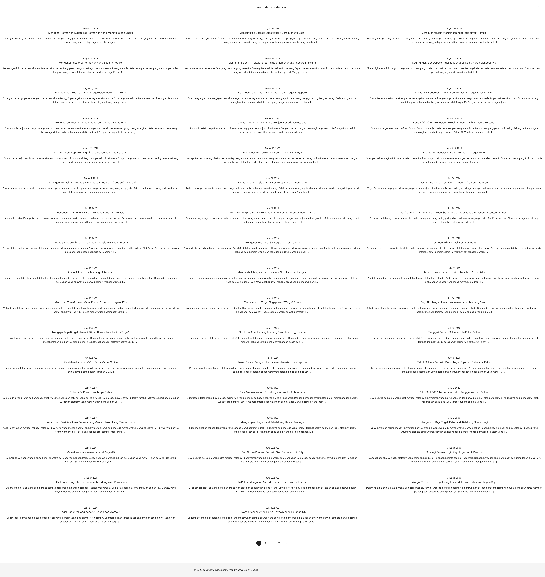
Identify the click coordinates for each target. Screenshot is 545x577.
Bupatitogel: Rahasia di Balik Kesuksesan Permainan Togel (272, 182)
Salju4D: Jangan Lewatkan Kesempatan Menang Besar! (454, 302)
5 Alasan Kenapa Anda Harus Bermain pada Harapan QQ (272, 512)
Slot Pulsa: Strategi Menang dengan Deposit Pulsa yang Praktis (90, 242)
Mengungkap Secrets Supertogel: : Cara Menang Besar (272, 32)
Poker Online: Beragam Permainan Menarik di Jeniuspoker (272, 362)
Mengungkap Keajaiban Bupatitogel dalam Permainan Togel (90, 92)
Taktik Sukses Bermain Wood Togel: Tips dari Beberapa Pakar (454, 362)
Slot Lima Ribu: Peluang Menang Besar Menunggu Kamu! (272, 332)
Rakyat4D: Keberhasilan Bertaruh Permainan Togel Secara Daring (454, 92)
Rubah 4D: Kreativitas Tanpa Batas (91, 392)
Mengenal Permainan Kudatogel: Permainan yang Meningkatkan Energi (90, 32)
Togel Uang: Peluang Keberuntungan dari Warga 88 (90, 512)
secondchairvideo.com (272, 7)
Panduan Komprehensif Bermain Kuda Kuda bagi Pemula (90, 212)
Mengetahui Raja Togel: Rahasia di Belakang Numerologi (454, 422)
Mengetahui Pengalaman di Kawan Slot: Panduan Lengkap (272, 272)
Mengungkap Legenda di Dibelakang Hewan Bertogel (272, 422)
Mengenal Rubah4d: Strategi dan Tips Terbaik (272, 242)
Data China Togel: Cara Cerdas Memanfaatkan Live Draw (454, 182)
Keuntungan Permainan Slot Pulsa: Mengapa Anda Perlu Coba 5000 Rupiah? (90, 182)
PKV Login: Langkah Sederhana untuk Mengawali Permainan (91, 482)
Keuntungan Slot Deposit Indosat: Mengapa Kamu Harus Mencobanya (454, 62)
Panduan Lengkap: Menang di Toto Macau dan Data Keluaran (90, 152)
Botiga (254, 569)
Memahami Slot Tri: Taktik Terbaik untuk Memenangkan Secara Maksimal (272, 62)
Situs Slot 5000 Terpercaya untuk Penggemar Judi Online (454, 392)
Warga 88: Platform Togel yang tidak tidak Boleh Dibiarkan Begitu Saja (454, 482)
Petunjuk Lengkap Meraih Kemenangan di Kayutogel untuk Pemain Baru (272, 212)
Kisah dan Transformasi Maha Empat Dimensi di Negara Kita (90, 302)
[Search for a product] (537, 7)
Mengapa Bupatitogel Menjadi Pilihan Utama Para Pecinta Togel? (90, 332)
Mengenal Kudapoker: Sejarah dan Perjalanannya (272, 152)
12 (279, 543)
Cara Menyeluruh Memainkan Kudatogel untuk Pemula (454, 32)
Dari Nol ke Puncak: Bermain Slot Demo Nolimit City (272, 452)
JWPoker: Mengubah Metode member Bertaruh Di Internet (272, 482)
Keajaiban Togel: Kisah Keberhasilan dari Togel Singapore (272, 92)
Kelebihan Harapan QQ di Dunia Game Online (91, 362)
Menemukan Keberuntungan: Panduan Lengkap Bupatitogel (90, 122)
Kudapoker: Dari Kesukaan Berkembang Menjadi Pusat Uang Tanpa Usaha (91, 422)
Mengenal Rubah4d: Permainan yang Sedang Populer (91, 62)
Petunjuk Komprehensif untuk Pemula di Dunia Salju (454, 272)
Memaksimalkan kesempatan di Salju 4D (91, 452)
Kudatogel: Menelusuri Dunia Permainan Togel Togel (454, 152)
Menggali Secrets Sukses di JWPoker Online (454, 332)
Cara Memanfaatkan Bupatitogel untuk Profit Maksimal (272, 392)
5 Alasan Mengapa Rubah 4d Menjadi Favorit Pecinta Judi (272, 122)
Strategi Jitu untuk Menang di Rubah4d (90, 272)
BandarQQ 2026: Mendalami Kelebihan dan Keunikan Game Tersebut (454, 122)
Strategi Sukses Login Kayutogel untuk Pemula (454, 452)
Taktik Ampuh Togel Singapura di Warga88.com (272, 302)
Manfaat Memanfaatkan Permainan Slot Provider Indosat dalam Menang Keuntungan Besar (454, 212)
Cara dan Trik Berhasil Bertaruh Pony (454, 242)
